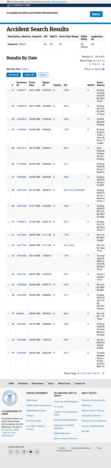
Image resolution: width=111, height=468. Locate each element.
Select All (29, 74)
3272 (66, 105)
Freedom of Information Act (93, 400)
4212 (66, 190)
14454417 (21, 90)
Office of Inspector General (65, 438)
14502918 (21, 119)
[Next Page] (104, 64)
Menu (96, 14)
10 (98, 64)
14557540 (21, 190)
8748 (77, 190)
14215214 (21, 148)
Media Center (64, 383)
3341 (66, 148)
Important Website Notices (93, 426)
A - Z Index (58, 406)
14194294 (21, 129)
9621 (66, 313)
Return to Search (93, 69)
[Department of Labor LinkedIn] (37, 452)
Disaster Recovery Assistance (39, 405)
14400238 (21, 294)
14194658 (21, 163)
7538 (66, 90)
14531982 (21, 339)
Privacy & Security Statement (94, 420)
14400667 (21, 323)
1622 (66, 323)
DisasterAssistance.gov (36, 410)
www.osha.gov (8, 435)
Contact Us (80, 383)
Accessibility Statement (91, 415)
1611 (66, 163)
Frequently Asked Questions (66, 401)
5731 (66, 274)
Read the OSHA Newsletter (65, 420)
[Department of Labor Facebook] (11, 452)
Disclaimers (87, 405)
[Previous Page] (94, 60)
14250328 (21, 284)
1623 (66, 205)
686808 (20, 313)
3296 (66, 119)
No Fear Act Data (33, 420)
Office (25, 69)
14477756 (21, 245)
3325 (66, 176)
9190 (66, 284)
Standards (23, 383)
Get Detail (14, 74)
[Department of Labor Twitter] (17, 452)
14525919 (21, 105)
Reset (43, 74)
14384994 (21, 176)
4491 (66, 339)
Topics (51, 383)
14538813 (21, 221)
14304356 (21, 255)
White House (31, 400)
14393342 (21, 352)
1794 (66, 129)
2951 (82, 190)
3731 (66, 352)
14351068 (21, 205)
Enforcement (38, 383)
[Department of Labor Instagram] (24, 452)
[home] (10, 397)
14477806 (21, 234)
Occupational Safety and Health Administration (32, 12)
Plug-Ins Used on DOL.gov (93, 410)
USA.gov (30, 415)
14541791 (21, 274)
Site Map (85, 431)
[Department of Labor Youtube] (30, 452)
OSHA (11, 383)
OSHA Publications (62, 433)
